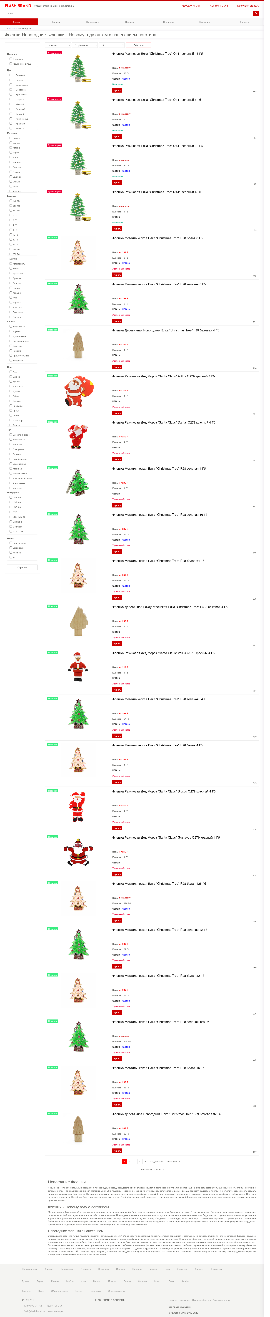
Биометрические (21, 434)
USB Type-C (19, 516)
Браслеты (18, 273)
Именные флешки (201, 1300)
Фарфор (17, 191)
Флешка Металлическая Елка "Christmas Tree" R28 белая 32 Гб (158, 975)
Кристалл (17, 307)
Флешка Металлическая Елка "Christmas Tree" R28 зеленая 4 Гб (159, 468)
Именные (17, 468)
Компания (199, 22)
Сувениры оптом (221, 1300)
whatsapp (267, 61)
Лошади (17, 316)
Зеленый (20, 109)
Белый (19, 79)
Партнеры (137, 1268)
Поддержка (95, 1290)
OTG (15, 512)
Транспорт (18, 420)
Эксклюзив (18, 547)
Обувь (16, 396)
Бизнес (16, 376)
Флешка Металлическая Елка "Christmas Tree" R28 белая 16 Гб (158, 1067)
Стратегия (182, 1268)
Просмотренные (267, 14)
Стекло (16, 181)
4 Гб (15, 225)
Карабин (17, 292)
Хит (14, 557)
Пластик (17, 167)
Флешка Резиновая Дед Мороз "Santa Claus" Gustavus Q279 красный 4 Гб (166, 837)
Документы (216, 1268)
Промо (16, 410)
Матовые (17, 487)
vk (267, 79)
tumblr (267, 104)
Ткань (15, 186)
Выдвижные (19, 326)
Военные (17, 444)
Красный (20, 123)
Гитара (16, 287)
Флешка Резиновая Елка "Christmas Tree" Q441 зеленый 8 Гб (156, 99)
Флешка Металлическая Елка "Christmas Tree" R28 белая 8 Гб (157, 238)
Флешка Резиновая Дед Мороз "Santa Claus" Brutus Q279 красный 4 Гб (163, 791)
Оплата (78, 1290)
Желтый (20, 104)
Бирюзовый (22, 84)
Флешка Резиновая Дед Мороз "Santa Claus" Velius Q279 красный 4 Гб (163, 653)
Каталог (10, 22)
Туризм (16, 425)
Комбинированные (22, 478)
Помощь (123, 22)
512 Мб (16, 210)
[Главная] (19, 6)
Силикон (17, 176)
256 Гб (16, 254)
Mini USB (17, 526)
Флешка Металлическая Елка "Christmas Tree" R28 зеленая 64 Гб (159, 699)
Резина (16, 171)
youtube (267, 98)
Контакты (244, 21)
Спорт (16, 415)
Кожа (15, 157)
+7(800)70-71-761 (189, 5)
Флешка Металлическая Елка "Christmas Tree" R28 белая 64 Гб (158, 560)
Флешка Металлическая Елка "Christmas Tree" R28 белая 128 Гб (159, 883)
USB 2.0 (17, 497)
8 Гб (15, 229)
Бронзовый (21, 94)
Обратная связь (59, 1290)
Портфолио (169, 21)
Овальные (18, 345)
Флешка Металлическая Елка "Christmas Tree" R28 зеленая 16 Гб (159, 514)
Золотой (20, 113)
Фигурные (18, 360)
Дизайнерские (20, 458)
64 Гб (15, 244)
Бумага (16, 137)
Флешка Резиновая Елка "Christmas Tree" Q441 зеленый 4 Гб (156, 191)
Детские (17, 454)
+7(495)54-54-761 (267, 25)
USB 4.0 (17, 507)
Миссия (153, 1268)
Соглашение (67, 1268)
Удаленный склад (22, 63)
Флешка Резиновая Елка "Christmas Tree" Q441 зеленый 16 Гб (157, 53)
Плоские (17, 350)
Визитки (17, 283)
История (120, 1268)
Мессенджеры (55, 1311)
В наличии (18, 58)
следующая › (156, 1161)
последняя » (173, 1161)
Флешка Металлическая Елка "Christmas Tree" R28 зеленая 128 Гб (160, 1021)
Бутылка (17, 278)
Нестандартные (21, 341)
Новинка (17, 552)
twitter (267, 86)
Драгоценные (19, 463)
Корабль (17, 302)
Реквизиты (86, 1268)
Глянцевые (18, 449)
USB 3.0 (17, 502)
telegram (267, 68)
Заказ (41, 1290)
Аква (15, 371)
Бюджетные (19, 439)
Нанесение (86, 22)
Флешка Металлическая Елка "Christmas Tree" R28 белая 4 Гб (157, 745)
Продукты (17, 405)
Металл (16, 162)
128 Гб (16, 249)
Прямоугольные (21, 355)
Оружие (17, 400)
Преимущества (30, 1268)
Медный (20, 128)
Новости (173, 1300)
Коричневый (22, 118)
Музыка (16, 391)
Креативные (19, 483)
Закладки (267, 7)
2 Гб (15, 220)
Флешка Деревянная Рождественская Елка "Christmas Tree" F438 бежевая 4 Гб (170, 606)
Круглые (17, 331)
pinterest (267, 92)
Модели (56, 21)
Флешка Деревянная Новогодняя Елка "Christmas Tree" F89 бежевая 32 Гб (166, 1114)
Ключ (15, 297)
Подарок (267, 50)
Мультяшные (19, 336)
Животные (18, 386)
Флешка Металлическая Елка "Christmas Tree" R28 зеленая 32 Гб (159, 929)
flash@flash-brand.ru (247, 5)
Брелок (16, 381)
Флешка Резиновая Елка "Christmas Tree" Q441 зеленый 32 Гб (157, 145)
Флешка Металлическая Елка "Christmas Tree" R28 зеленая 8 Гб (159, 284)
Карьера (199, 1268)
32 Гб (15, 239)
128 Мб (16, 200)
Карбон (16, 152)
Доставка (26, 1290)
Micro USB (18, 531)
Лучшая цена (19, 542)
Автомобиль (19, 263)
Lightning (17, 521)
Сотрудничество (116, 1290)
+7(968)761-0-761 (217, 5)
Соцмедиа (103, 1268)
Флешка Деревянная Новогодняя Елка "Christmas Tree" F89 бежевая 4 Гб (165, 330)
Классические (20, 473)
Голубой (20, 99)
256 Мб (16, 205)
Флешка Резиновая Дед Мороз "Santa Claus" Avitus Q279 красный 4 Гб (163, 376)
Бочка (16, 268)
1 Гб (15, 215)
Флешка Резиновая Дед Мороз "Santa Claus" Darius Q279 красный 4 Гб (163, 422)
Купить (117, 90)
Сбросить (22, 567)
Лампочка (18, 312)
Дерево (16, 142)
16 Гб (15, 234)
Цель (167, 1268)
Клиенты (49, 1268)
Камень (16, 147)
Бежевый (20, 75)
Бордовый (21, 89)
